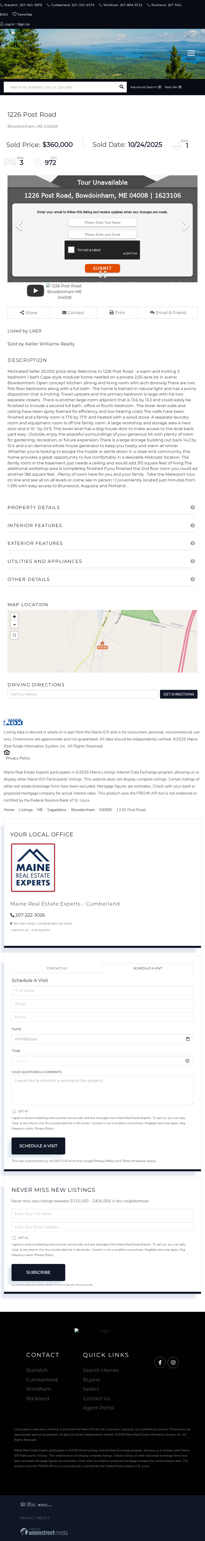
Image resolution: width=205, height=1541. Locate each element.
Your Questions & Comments (37, 1072)
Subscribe (38, 1272)
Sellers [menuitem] (91, 1389)
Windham (38, 1389)
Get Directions (179, 694)
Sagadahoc (57, 810)
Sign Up (24, 24)
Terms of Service (134, 1161)
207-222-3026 (30, 915)
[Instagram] (173, 1362)
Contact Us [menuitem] (96, 1398)
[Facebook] (160, 1362)
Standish (37, 1370)
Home (9, 810)
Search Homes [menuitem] (101, 1370)
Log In (9, 24)
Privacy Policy (18, 758)
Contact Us (19, 930)
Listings (26, 810)
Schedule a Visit (148, 968)
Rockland (38, 1398)
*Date (16, 1029)
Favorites (24, 14)
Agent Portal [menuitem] (98, 1408)
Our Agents (41, 930)
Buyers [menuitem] (91, 1380)
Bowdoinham (83, 810)
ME (40, 810)
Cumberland (42, 1380)
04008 (105, 810)
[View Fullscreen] (14, 635)
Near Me (171, 87)
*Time (16, 1051)
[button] (121, 87)
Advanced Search (143, 87)
